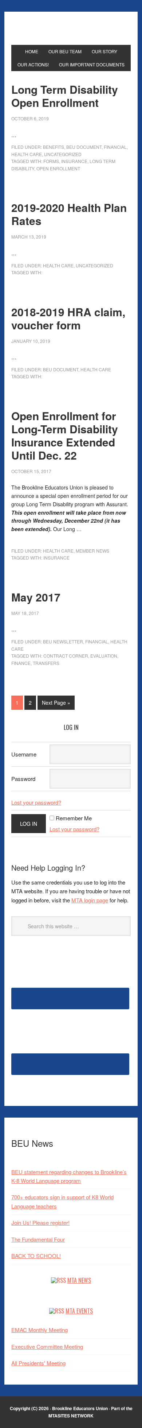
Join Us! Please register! (40, 1222)
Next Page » (56, 702)
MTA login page (89, 900)
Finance (21, 663)
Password (23, 778)
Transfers (46, 663)
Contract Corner (65, 656)
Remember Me (74, 818)
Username (23, 754)
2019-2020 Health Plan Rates (69, 214)
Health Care (26, 154)
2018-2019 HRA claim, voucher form (68, 318)
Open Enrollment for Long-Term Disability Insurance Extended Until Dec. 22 (64, 435)
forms (51, 161)
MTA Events (79, 1311)
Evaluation (103, 656)
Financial (115, 147)
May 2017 (35, 597)
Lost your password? (36, 802)
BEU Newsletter (63, 641)
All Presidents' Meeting (38, 1363)
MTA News (79, 1280)
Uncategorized (63, 154)
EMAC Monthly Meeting (39, 1330)
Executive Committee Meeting (47, 1346)
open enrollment (58, 168)
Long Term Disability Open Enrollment (64, 95)
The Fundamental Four (38, 1239)
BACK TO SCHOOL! (36, 1255)
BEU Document (84, 147)
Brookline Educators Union (71, 29)
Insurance (74, 161)
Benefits (53, 147)
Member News (92, 550)
